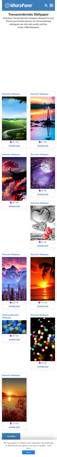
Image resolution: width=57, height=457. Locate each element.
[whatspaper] (18, 5)
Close (28, 452)
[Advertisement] (28, 60)
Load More (11, 436)
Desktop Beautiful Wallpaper (10, 316)
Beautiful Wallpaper (11, 94)
